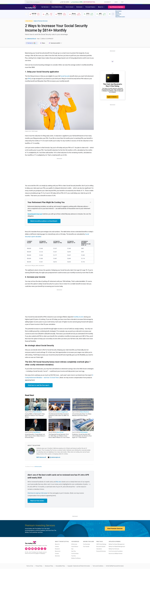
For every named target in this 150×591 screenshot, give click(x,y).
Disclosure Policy (49, 566)
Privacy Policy (39, 566)
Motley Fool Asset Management (116, 544)
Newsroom (57, 551)
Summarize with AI (55, 43)
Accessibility (107, 2)
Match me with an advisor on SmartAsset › (44, 221)
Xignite (37, 553)
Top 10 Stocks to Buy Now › (116, 7)
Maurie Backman (37, 411)
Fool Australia (86, 544)
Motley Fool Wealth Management (117, 546)
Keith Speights (84, 432)
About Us (57, 544)
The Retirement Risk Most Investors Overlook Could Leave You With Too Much (59, 415)
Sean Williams (36, 432)
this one (58, 482)
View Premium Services (114, 528)
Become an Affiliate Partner (115, 553)
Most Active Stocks (118, 12)
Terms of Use (29, 566)
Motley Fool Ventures (114, 548)
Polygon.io (43, 553)
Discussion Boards (100, 546)
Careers (57, 546)
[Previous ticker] (26, 14)
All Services (74, 544)
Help (122, 2)
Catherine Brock (31, 38)
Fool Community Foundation (116, 551)
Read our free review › (37, 501)
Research (57, 548)
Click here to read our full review (37, 493)
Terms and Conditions (98, 566)
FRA (29, 78)
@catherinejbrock (55, 457)
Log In (116, 2)
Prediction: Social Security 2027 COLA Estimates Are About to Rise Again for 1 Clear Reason (82, 436)
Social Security (65, 76)
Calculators (99, 548)
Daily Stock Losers (120, 16)
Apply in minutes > (112, 97)
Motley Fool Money (76, 558)
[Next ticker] (113, 14)
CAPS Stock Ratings (101, 544)
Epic (72, 548)
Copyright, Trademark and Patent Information (79, 566)
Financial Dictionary (101, 551)
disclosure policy (38, 466)
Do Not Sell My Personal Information (115, 566)
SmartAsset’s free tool (35, 214)
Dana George (60, 432)
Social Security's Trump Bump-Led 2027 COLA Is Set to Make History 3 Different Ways (35, 436)
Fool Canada (86, 546)
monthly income (78, 317)
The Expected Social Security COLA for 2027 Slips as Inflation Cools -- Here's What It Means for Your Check (59, 436)
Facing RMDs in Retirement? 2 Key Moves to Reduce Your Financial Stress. (35, 415)
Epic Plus (73, 551)
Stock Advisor (74, 546)
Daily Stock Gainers (118, 14)
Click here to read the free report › (39, 385)
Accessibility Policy (60, 566)
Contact (57, 553)
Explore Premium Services (41, 21)
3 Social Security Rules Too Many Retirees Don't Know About (81, 414)
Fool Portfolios (75, 553)
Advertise (57, 555)
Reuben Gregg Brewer (62, 411)
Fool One (73, 555)
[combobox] (38, 2)
